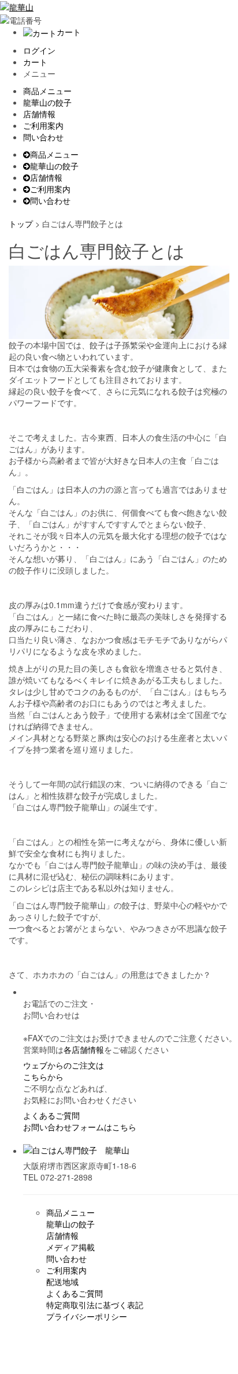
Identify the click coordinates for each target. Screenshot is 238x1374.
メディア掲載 (70, 1247)
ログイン (39, 50)
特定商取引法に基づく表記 (94, 1304)
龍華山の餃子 (47, 102)
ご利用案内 (43, 125)
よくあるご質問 (51, 1115)
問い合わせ (43, 137)
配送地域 (62, 1281)
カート (69, 32)
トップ (21, 223)
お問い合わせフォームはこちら (79, 1127)
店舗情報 (39, 114)
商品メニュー (47, 90)
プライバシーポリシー (86, 1316)
